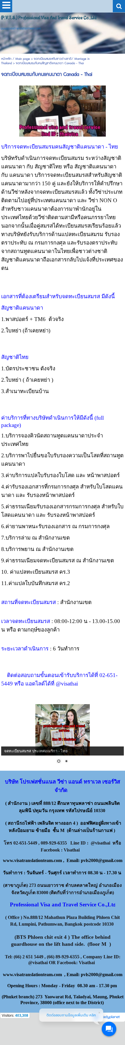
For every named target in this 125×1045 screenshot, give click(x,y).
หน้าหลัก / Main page (16, 59)
